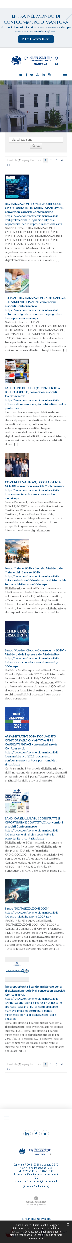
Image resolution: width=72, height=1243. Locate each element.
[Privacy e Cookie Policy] (36, 1186)
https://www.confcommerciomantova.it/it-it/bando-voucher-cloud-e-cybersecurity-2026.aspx (35, 658)
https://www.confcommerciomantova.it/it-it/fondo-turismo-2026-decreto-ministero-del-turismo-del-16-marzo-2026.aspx (35, 576)
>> (9, 165)
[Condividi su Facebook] (36, 1133)
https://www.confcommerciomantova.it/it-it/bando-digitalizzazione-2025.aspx (32, 912)
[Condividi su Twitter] (45, 1133)
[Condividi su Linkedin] (27, 1133)
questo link (17, 1232)
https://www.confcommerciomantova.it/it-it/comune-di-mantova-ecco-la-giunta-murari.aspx (35, 490)
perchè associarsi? (36, 39)
